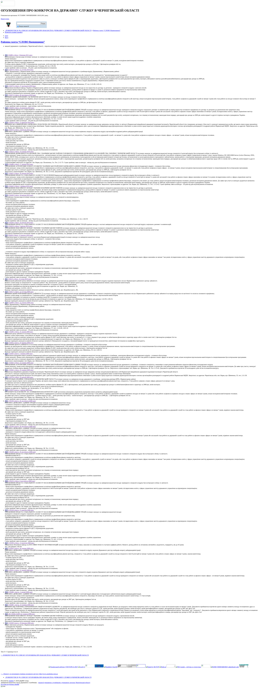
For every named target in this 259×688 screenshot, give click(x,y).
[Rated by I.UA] (205, 667)
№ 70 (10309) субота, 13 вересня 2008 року (19, 543)
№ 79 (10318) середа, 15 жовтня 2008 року (19, 510)
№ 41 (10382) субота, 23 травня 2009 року (19, 363)
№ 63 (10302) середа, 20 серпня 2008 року (19, 548)
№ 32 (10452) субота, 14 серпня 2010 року (19, 151)
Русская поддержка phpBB (10, 684)
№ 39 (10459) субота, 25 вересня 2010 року (19, 108)
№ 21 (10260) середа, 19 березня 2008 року (19, 623)
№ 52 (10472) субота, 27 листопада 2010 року (20, 86)
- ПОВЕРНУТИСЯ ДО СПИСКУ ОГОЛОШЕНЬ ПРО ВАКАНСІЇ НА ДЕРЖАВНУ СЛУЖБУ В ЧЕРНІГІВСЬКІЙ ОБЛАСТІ (48, 30)
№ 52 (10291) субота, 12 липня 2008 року (19, 570)
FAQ (6, 36)
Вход (6, 37)
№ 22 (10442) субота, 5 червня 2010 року (19, 186)
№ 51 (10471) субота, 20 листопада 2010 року (20, 95)
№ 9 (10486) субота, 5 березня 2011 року (18, 55)
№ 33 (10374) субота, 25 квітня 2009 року (19, 377)
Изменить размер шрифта (13, 32)
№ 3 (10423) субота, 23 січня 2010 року (18, 279)
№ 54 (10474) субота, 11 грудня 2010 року (19, 69)
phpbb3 (11, 681)
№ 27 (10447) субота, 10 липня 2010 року (19, 173)
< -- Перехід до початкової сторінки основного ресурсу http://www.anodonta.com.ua (29, 674)
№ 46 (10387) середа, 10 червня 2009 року (19, 343)
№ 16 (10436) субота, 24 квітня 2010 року (19, 195)
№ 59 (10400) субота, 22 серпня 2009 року (19, 302)
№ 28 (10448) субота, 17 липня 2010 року (19, 164)
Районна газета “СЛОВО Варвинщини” (106, 30)
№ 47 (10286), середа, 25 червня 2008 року (19, 605)
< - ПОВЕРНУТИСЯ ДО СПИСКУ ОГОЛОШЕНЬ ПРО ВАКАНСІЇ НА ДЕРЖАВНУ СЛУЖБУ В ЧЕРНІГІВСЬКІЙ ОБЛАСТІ (45, 655)
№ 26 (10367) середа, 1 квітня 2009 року (18, 390)
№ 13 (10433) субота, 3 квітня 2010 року (18, 226)
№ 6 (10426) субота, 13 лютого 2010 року (19, 235)
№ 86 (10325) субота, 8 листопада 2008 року (20, 481)
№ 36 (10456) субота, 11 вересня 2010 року (19, 122)
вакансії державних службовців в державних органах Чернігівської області (64, 682)
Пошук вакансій (24, 26)
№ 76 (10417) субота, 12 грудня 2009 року (19, 292)
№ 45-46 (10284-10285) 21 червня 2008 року (20, 614)
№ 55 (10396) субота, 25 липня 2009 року (19, 332)
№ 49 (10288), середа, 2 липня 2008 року (19, 592)
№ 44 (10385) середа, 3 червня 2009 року (19, 353)
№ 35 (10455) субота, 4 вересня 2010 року (19, 130)
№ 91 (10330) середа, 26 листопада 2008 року (20, 401)
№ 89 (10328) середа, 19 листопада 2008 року (20, 452)
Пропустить (5, 19)
